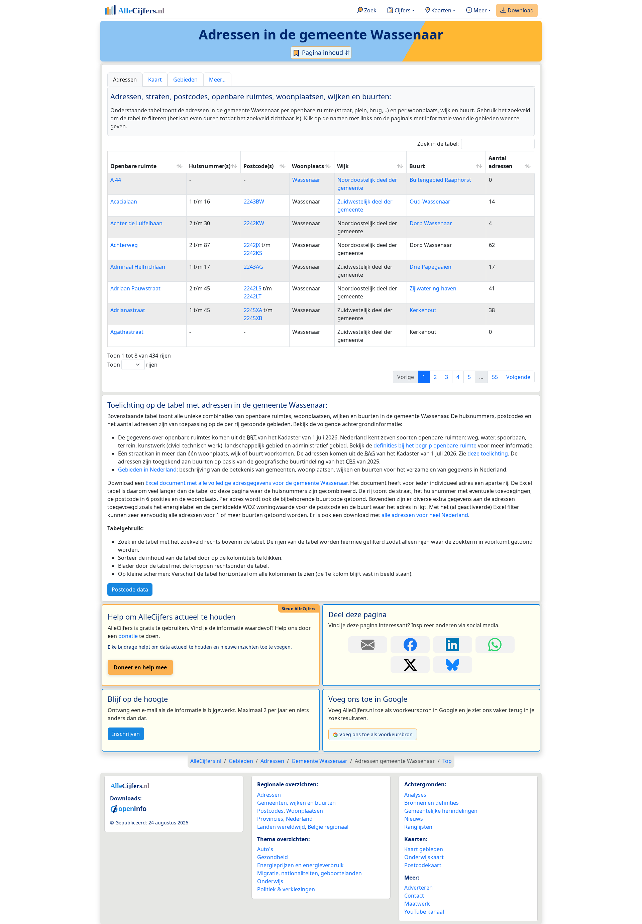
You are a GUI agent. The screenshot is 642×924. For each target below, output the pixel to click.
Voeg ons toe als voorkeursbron (376, 734)
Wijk (343, 166)
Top (447, 761)
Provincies (270, 818)
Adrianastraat (127, 310)
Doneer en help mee (140, 667)
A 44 (115, 179)
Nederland (299, 818)
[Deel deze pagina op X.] (410, 664)
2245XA (253, 310)
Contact (414, 895)
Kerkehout (423, 310)
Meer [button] (479, 10)
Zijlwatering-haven (433, 288)
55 (495, 377)
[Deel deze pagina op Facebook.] (410, 644)
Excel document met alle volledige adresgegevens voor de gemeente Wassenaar (246, 483)
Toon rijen (132, 364)
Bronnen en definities (431, 802)
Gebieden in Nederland (147, 469)
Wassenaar (306, 179)
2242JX (252, 245)
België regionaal (328, 826)
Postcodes (270, 810)
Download (520, 10)
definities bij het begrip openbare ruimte (424, 445)
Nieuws (413, 818)
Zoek (370, 10)
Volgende (518, 377)
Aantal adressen (501, 162)
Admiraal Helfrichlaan (137, 266)
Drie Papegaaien (430, 266)
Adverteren (418, 887)
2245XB (253, 318)
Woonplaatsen (304, 810)
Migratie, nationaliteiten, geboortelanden (309, 873)
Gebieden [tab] (185, 79)
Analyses (415, 794)
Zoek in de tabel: (438, 143)
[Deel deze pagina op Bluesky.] (452, 664)
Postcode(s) (258, 166)
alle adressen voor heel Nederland (425, 515)
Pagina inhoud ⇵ (325, 52)
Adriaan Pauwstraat (135, 288)
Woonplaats (308, 166)
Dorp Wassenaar (431, 223)
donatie (128, 636)
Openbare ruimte (133, 166)
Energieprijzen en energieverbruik (300, 865)
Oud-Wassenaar (430, 201)
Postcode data (130, 589)
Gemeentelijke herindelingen (440, 810)
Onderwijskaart (424, 857)
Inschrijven (126, 734)
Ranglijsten (418, 826)
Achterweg (124, 245)
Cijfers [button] (402, 10)
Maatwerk (417, 903)
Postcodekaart (422, 865)
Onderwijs (270, 881)
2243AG (253, 266)
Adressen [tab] (125, 79)
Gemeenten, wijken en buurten (296, 802)
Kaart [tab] (155, 79)
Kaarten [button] (440, 10)
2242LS (252, 288)
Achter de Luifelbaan (136, 223)
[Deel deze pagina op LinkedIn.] (452, 644)
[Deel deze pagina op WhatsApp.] (495, 644)
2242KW (254, 223)
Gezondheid (272, 857)
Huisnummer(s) (209, 166)
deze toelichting (487, 453)
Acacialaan (123, 201)
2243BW (254, 201)
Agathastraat (126, 332)
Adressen (269, 794)
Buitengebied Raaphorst (440, 179)
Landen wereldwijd (281, 826)
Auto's (265, 849)
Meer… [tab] (217, 79)
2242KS (253, 253)
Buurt (417, 166)
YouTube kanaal (424, 911)
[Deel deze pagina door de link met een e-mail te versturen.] (367, 644)
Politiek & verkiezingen (286, 889)
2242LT (252, 296)
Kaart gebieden (423, 849)
